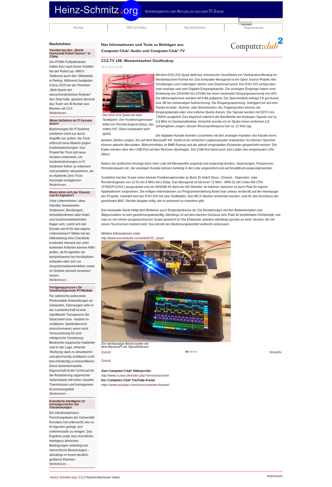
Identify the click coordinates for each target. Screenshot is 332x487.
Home (78, 27)
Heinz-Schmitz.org (63, 477)
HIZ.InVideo (137, 27)
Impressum (253, 27)
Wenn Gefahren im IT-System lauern (70, 122)
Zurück (106, 352)
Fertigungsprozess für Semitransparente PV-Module (70, 289)
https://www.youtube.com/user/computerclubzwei (135, 385)
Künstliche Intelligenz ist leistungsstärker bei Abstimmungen (67, 404)
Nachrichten (195, 27)
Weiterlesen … (59, 113)
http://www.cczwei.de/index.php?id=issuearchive (135, 375)
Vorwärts (275, 352)
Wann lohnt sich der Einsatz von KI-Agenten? (69, 193)
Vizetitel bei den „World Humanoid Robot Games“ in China (69, 53)
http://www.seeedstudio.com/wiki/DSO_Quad (132, 238)
